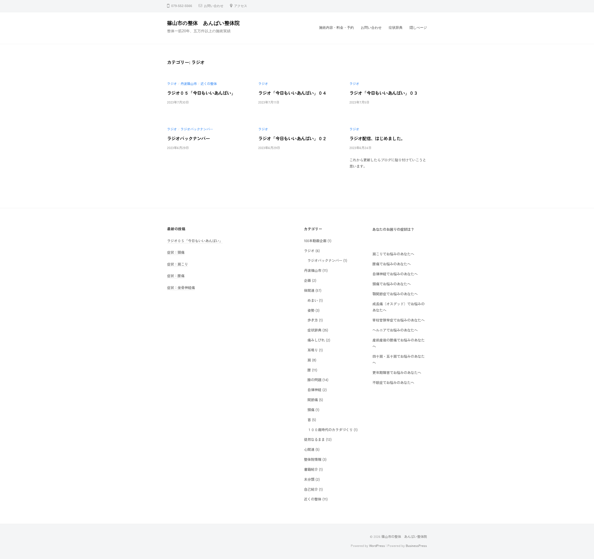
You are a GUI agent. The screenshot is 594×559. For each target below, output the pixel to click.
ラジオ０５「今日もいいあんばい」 (201, 93)
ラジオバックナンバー (197, 129)
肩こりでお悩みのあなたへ (393, 253)
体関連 (309, 290)
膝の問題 (314, 379)
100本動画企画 (315, 240)
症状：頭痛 (175, 252)
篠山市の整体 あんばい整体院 (203, 23)
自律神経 (314, 389)
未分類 (309, 479)
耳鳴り (312, 349)
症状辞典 (396, 27)
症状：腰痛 (175, 275)
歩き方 (312, 319)
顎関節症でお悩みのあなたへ (395, 293)
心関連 (309, 449)
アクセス (240, 6)
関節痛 (312, 399)
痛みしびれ (316, 339)
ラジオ (172, 83)
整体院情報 (312, 459)
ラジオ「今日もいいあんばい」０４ (292, 93)
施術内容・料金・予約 (336, 27)
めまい (312, 300)
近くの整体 (208, 83)
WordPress (377, 545)
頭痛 (310, 409)
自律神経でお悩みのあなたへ (395, 273)
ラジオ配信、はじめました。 (377, 138)
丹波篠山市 (189, 83)
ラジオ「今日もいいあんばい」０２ (292, 138)
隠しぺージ (418, 27)
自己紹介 (311, 489)
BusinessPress (416, 545)
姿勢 (310, 310)
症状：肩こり (177, 263)
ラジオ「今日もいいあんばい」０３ (383, 93)
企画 (307, 280)
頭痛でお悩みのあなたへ (391, 283)
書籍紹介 (311, 469)
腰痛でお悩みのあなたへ (391, 263)
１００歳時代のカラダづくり (330, 429)
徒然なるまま (314, 439)
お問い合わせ (213, 6)
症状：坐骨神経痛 (181, 287)
